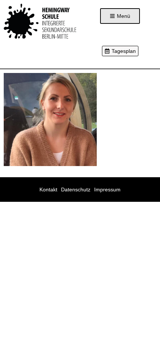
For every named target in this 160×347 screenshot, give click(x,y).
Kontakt (48, 189)
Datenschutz (75, 189)
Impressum (107, 189)
